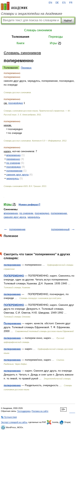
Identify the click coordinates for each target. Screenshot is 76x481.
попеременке (14, 170)
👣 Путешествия (9, 417)
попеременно (12, 264)
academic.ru (14, 6)
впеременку (13, 155)
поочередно (13, 166)
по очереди (13, 162)
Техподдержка (23, 411)
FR (70, 2)
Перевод (26, 67)
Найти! (68, 20)
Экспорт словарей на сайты (14, 422)
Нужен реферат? (29, 204)
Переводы (56, 36)
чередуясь (12, 178)
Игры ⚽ (55, 43)
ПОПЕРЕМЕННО (14, 275)
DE (57, 2)
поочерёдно (15, 102)
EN (50, 2)
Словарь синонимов (38, 30)
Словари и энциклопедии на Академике (31, 14)
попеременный (60, 229)
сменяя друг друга (17, 174)
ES (64, 2)
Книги (20, 43)
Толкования (20, 36)
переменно (13, 158)
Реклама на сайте (40, 411)
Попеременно (12, 323)
